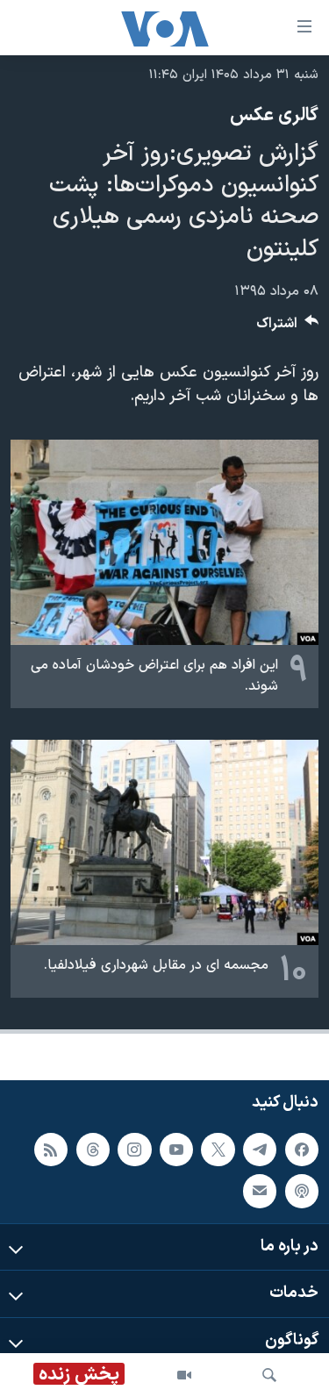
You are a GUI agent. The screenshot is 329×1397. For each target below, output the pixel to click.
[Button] (287, 328)
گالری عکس (274, 116)
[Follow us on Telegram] (259, 1148)
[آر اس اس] (51, 1148)
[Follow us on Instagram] (134, 1148)
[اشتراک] (259, 1190)
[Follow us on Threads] (93, 1148)
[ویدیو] (184, 1375)
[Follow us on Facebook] (301, 1148)
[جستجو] (269, 1375)
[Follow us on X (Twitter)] (217, 1148)
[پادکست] (301, 1190)
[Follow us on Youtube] (176, 1148)
